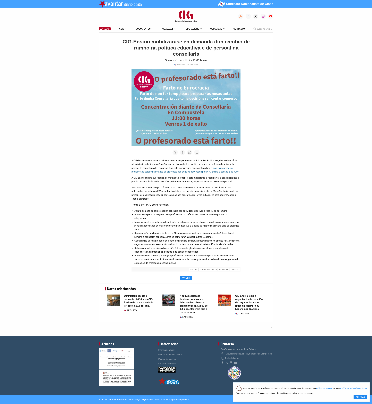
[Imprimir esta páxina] (197, 152)
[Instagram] (231, 362)
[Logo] (186, 16)
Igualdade (168, 29)
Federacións (192, 29)
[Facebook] (222, 362)
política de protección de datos (353, 388)
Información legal (166, 350)
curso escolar (223, 269)
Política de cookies (167, 359)
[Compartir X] (175, 152)
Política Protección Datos (170, 354)
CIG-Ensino (193, 269)
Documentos (143, 29)
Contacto (239, 29)
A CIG (122, 29)
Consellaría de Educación (208, 269)
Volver (186, 278)
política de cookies (324, 388)
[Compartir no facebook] (182, 152)
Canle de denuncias (167, 363)
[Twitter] (226, 362)
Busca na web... (264, 29)
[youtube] (235, 362)
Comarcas (216, 29)
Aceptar (360, 397)
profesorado (235, 269)
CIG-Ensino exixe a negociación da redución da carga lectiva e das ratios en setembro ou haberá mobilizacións (249, 302)
